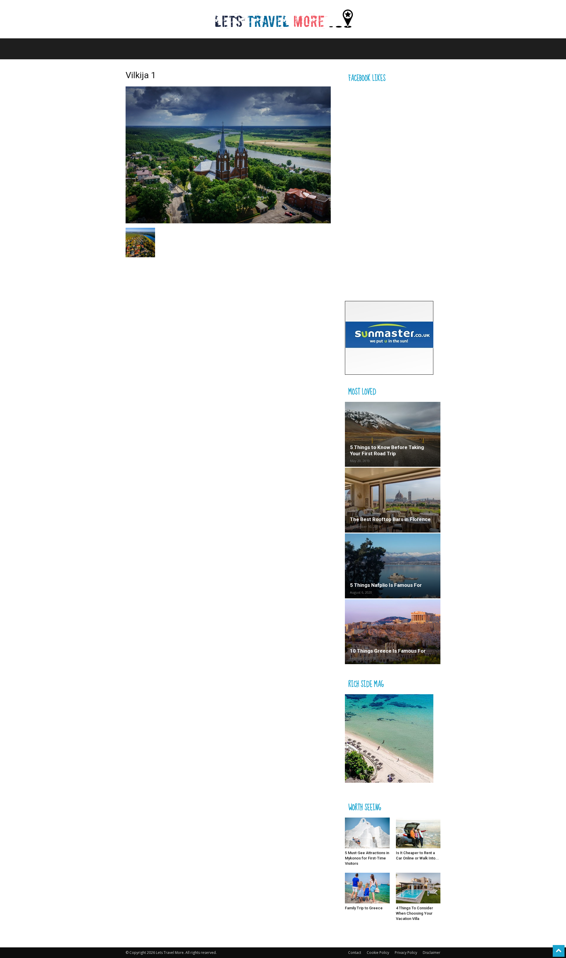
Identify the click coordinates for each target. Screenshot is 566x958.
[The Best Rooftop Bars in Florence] (392, 500)
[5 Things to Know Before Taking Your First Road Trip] (392, 434)
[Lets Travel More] (283, 19)
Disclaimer (431, 952)
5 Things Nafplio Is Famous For (386, 585)
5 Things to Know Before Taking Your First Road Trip (387, 450)
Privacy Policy (406, 952)
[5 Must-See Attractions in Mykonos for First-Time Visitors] (367, 833)
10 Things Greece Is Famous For (388, 651)
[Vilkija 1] (228, 221)
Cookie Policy (378, 952)
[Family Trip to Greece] (367, 888)
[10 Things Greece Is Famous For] (392, 631)
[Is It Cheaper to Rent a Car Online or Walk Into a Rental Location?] (418, 833)
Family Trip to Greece (364, 908)
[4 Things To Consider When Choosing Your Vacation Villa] (418, 888)
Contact (354, 952)
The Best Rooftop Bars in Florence (390, 519)
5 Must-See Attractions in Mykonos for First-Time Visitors (367, 858)
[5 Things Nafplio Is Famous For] (392, 565)
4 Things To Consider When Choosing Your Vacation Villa (414, 913)
